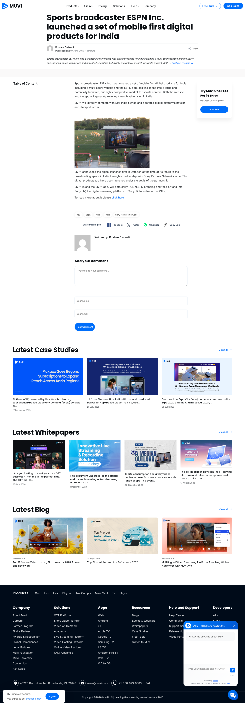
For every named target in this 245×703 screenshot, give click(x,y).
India (108, 214)
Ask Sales (233, 6)
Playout (67, 593)
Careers (17, 620)
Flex (55, 593)
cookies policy (34, 698)
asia (98, 214)
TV (114, 593)
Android (103, 620)
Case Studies (140, 631)
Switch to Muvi (141, 642)
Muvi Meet (101, 593)
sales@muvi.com (97, 683)
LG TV (102, 647)
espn (88, 214)
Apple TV (104, 631)
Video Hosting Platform (68, 642)
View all (223, 349)
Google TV (105, 636)
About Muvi (20, 615)
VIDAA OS (104, 663)
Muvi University (22, 658)
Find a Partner (21, 631)
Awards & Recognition (26, 636)
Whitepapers (140, 626)
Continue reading (182, 63)
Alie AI (88, 6)
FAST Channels (63, 652)
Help (134, 6)
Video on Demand (65, 626)
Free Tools (138, 636)
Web (101, 615)
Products (71, 6)
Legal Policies (21, 647)
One (37, 593)
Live (46, 593)
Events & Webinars (143, 620)
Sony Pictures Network (126, 214)
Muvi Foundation (23, 652)
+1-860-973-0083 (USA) (134, 683)
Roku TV (103, 658)
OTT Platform (62, 615)
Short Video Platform (67, 620)
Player (123, 593)
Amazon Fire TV (108, 652)
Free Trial (208, 6)
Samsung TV (106, 642)
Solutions (119, 6)
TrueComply (83, 593)
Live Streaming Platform (69, 636)
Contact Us (20, 663)
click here (118, 197)
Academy (60, 631)
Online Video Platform (68, 647)
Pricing (102, 6)
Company (150, 6)
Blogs (135, 615)
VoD (78, 214)
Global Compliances (25, 642)
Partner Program (23, 626)
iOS (100, 626)
